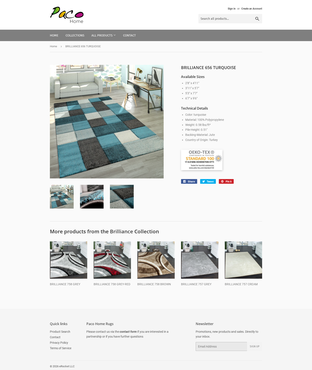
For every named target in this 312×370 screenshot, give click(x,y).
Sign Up (254, 346)
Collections (75, 35)
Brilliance (121, 231)
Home (54, 35)
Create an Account (251, 8)
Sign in (232, 8)
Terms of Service (60, 348)
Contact (129, 35)
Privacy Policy (59, 342)
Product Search (60, 331)
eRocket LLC (66, 366)
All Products (102, 35)
